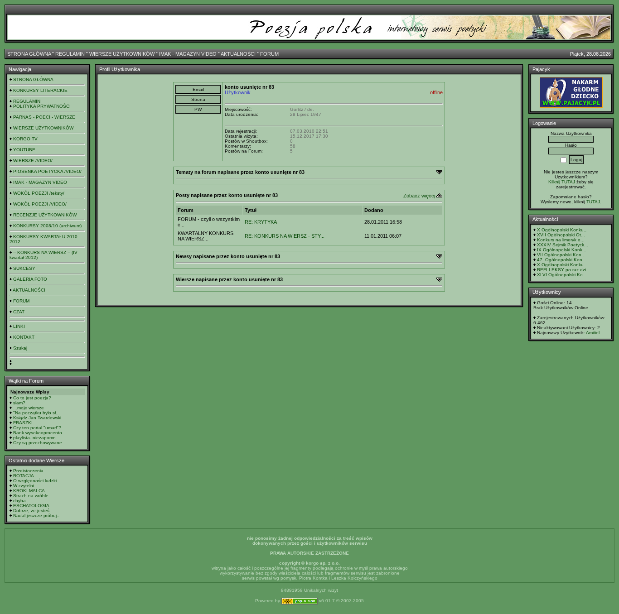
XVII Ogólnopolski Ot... (561, 234)
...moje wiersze (28, 407)
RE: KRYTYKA (261, 222)
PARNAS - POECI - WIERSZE (44, 117)
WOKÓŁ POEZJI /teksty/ (38, 193)
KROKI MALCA (29, 490)
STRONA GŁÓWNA (29, 54)
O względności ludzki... (37, 480)
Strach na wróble (30, 495)
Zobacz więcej (419, 195)
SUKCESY (24, 268)
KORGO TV (25, 138)
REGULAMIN (70, 54)
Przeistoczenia (28, 470)
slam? (19, 402)
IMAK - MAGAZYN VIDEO (188, 54)
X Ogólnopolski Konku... (562, 229)
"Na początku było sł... (36, 412)
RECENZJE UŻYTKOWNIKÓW (45, 214)
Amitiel (593, 332)
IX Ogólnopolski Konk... (561, 249)
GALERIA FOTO (30, 279)
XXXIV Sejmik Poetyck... (562, 244)
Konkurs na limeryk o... (561, 239)
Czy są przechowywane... (39, 442)
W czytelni (23, 485)
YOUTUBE (24, 149)
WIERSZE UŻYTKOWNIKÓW (122, 54)
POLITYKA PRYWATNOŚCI (42, 106)
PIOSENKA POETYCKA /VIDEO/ (47, 171)
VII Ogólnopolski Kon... (561, 254)
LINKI (19, 326)
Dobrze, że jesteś (31, 510)
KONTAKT (23, 337)
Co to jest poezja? (32, 397)
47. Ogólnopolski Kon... (561, 259)
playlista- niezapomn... (36, 437)
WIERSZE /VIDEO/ (33, 160)
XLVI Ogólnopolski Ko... (562, 274)
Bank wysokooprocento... (39, 432)
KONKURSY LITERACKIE (40, 90)
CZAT (18, 311)
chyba (19, 500)
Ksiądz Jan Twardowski (37, 417)
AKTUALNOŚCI (238, 54)
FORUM (269, 54)
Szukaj (20, 347)
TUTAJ (593, 201)
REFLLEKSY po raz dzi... (563, 269)
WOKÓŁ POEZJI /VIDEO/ (40, 203)
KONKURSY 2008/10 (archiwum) (47, 225)
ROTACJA (23, 475)
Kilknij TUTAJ (561, 181)
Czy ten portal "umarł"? (37, 427)
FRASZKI (23, 422)
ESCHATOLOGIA (31, 505)
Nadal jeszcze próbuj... (37, 515)
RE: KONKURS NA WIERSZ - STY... (284, 236)
